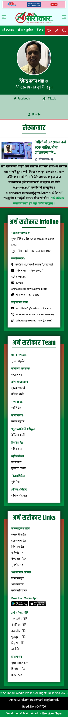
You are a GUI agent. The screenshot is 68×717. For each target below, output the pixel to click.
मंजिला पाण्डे (17, 394)
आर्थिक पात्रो (17, 584)
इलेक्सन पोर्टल (18, 540)
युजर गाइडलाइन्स (19, 662)
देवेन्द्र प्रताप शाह (45, 159)
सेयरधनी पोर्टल (18, 534)
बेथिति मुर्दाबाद (25, 30)
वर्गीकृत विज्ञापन (19, 590)
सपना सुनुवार (17, 421)
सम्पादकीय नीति (19, 619)
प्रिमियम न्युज (17, 578)
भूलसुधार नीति (18, 637)
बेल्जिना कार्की (18, 435)
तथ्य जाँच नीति (18, 631)
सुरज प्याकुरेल (18, 361)
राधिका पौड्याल (19, 495)
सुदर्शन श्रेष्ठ (16, 374)
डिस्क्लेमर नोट (18, 669)
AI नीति (15, 649)
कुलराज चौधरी (18, 468)
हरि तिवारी (16, 462)
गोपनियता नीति (18, 625)
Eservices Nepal (52, 713)
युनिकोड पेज (17, 552)
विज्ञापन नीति (17, 643)
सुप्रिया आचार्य (18, 388)
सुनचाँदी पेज (17, 565)
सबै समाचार (8, 30)
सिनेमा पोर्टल (17, 546)
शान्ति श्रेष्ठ (16, 408)
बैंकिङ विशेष (43, 30)
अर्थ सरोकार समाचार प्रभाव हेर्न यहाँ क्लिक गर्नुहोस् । (38, 201)
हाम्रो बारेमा (16, 656)
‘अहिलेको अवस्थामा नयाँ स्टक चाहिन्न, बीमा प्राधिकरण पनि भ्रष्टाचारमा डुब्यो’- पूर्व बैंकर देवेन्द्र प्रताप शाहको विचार (50, 147)
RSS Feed (16, 675)
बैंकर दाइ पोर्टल (18, 558)
